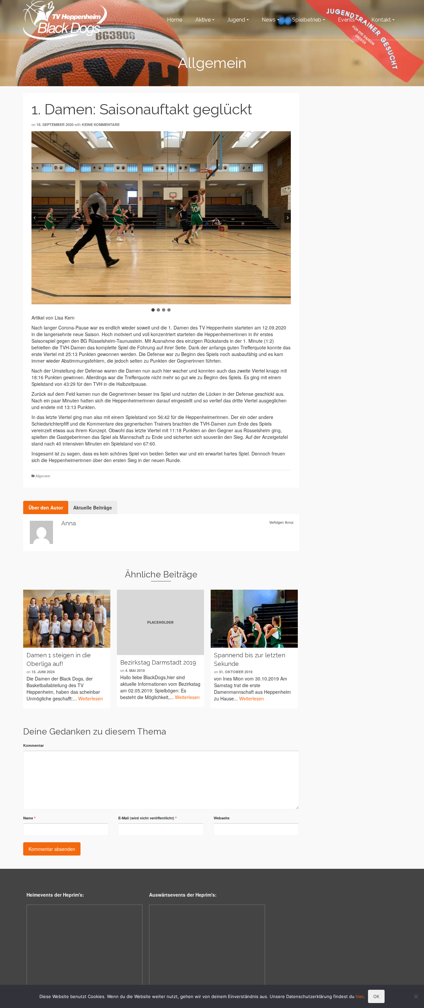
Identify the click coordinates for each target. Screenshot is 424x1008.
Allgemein (42, 476)
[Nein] (415, 996)
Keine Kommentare (101, 124)
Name (29, 817)
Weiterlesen (90, 698)
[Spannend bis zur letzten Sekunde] (254, 619)
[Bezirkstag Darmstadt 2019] (160, 622)
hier (359, 996)
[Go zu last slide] (34, 218)
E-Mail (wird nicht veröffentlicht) (147, 817)
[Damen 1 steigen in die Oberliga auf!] (66, 619)
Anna (68, 523)
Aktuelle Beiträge (92, 507)
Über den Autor (45, 507)
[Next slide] (287, 218)
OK (376, 996)
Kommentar (33, 745)
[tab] (153, 310)
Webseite (222, 817)
